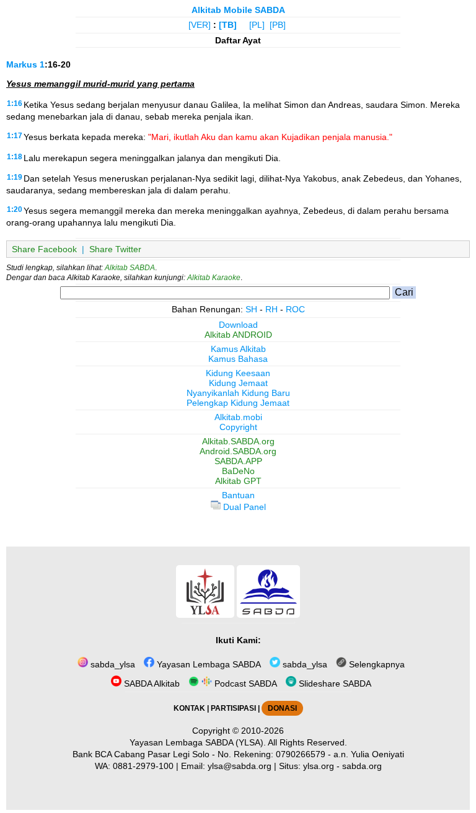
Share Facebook (44, 249)
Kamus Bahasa (238, 359)
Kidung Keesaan (238, 373)
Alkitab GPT (238, 481)
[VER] (199, 25)
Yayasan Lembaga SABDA (207, 664)
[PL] (257, 25)
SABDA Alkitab (150, 683)
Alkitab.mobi (238, 417)
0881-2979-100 (143, 766)
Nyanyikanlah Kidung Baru (238, 393)
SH (251, 309)
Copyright (238, 427)
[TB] (228, 25)
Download (238, 325)
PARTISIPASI (233, 708)
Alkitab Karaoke (213, 277)
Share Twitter (115, 249)
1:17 (14, 135)
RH (271, 309)
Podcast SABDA (244, 683)
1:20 (14, 209)
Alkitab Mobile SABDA (238, 10)
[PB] (278, 25)
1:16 (14, 103)
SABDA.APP (238, 461)
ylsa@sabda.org (239, 766)
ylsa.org (318, 766)
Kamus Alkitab (238, 349)
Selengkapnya (375, 664)
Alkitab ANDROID (238, 335)
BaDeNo (238, 471)
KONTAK (189, 708)
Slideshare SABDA (333, 683)
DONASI (282, 708)
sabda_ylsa (111, 664)
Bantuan (238, 495)
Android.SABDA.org (238, 451)
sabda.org (362, 766)
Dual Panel (243, 507)
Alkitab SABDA (130, 267)
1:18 (14, 156)
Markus (21, 64)
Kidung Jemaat (238, 383)
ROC (295, 309)
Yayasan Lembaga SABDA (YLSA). (198, 742)
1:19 (14, 177)
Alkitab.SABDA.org (238, 441)
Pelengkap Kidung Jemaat (238, 403)
